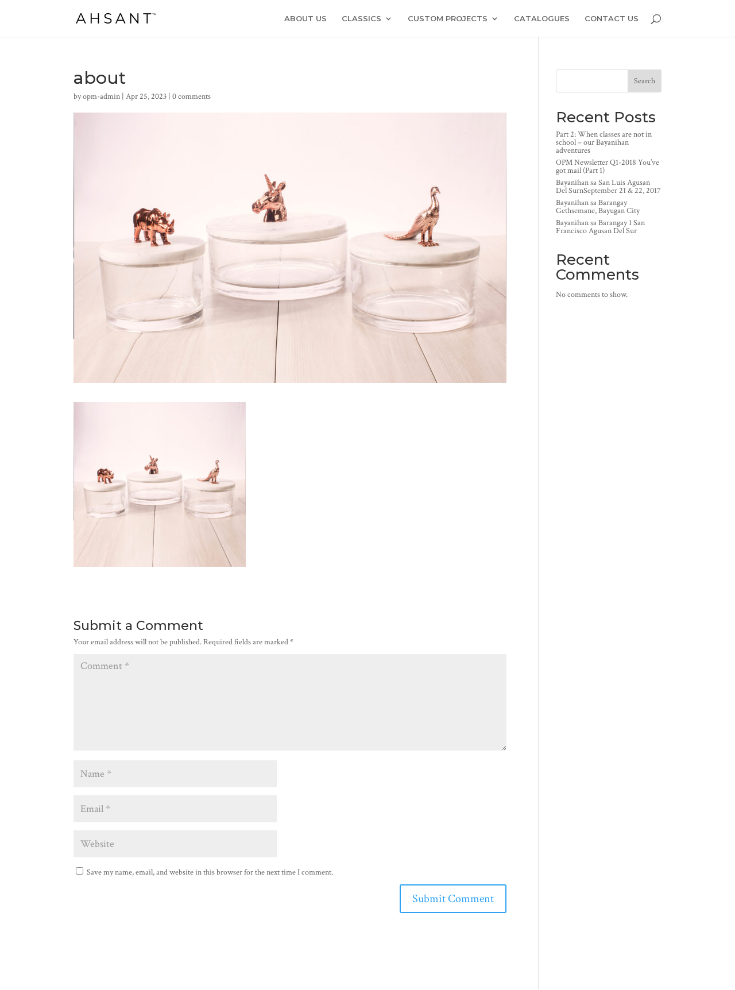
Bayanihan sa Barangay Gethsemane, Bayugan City (598, 207)
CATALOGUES (542, 18)
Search (644, 81)
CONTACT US (612, 18)
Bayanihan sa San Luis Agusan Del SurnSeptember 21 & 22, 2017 (608, 186)
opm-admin (101, 96)
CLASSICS (361, 18)
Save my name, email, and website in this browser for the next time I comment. (210, 872)
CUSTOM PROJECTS (448, 18)
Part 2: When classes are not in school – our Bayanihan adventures (604, 142)
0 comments (191, 96)
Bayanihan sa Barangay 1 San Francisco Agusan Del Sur (600, 227)
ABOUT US (305, 18)
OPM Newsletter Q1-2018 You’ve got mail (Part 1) (607, 166)
